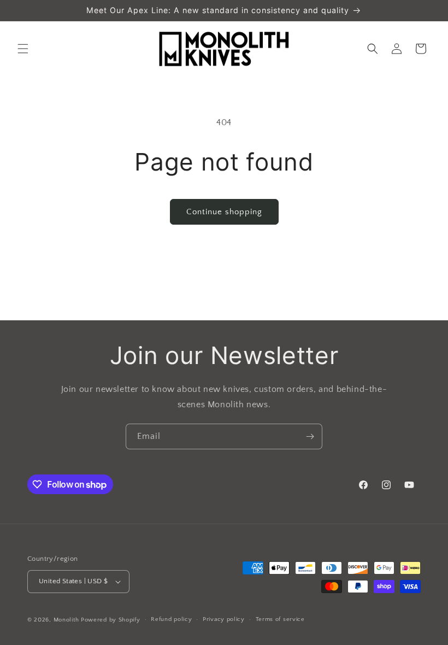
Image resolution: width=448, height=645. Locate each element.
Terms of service (280, 619)
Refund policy (171, 619)
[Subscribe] (310, 436)
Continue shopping (224, 211)
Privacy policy (224, 619)
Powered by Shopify (110, 620)
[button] (23, 49)
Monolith (66, 620)
